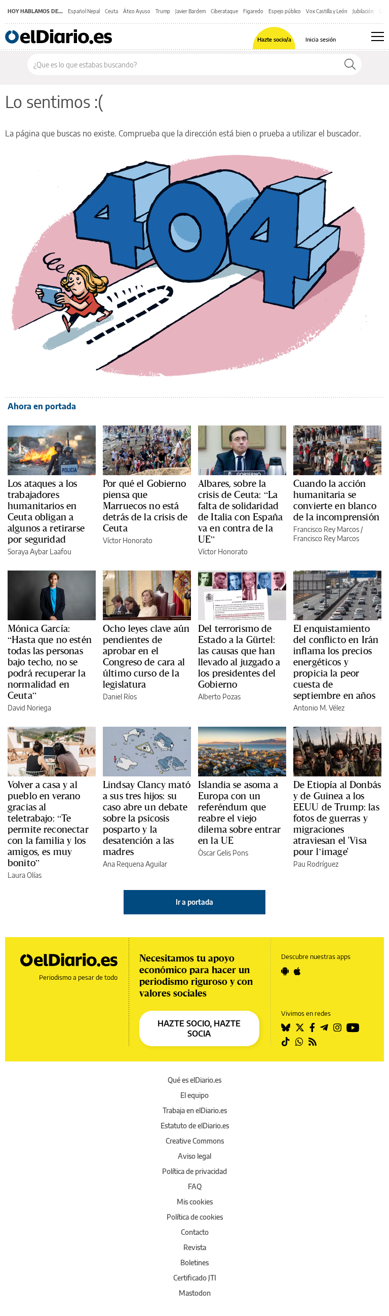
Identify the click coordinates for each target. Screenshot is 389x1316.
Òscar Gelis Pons (223, 852)
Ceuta (111, 11)
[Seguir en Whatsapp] (299, 1041)
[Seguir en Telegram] (324, 1027)
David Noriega (29, 707)
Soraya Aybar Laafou (39, 551)
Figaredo (253, 11)
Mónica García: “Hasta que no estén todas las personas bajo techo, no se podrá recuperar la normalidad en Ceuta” (50, 661)
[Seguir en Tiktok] (285, 1041)
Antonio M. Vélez (318, 707)
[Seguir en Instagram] (337, 1027)
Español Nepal (84, 11)
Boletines (194, 1262)
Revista (194, 1247)
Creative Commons (195, 1140)
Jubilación (363, 11)
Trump (162, 11)
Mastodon (195, 1293)
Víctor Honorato (127, 540)
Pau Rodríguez (315, 864)
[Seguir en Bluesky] (285, 1027)
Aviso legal (194, 1156)
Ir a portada (194, 902)
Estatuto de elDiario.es (195, 1125)
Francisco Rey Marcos (326, 529)
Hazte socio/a (274, 39)
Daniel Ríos (120, 696)
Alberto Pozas (219, 696)
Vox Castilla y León (326, 11)
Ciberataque (224, 11)
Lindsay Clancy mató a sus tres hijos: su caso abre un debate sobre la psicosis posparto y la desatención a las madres (146, 818)
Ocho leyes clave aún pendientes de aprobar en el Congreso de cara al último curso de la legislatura (146, 656)
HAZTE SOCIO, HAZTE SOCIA (199, 1028)
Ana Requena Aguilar (135, 864)
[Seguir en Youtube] (353, 1027)
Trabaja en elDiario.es (195, 1110)
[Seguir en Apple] (297, 971)
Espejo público (284, 11)
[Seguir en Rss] (312, 1041)
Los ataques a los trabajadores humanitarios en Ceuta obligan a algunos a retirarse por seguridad (46, 511)
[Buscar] (350, 64)
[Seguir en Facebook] (312, 1027)
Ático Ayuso (136, 11)
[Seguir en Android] (285, 971)
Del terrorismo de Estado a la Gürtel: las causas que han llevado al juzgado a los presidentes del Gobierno (239, 656)
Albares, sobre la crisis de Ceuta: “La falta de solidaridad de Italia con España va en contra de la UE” (240, 511)
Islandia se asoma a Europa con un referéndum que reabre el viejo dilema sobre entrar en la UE (239, 812)
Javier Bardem (190, 11)
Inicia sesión (320, 39)
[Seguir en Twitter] (299, 1027)
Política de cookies (195, 1217)
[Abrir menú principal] (377, 36)
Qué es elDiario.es (194, 1080)
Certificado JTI (194, 1277)
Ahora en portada (42, 406)
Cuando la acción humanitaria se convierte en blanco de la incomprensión (336, 500)
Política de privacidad (194, 1171)
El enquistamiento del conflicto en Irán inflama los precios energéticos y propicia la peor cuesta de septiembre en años (335, 661)
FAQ (195, 1186)
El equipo (194, 1095)
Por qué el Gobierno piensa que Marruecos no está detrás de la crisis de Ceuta (145, 505)
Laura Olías (25, 875)
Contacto (195, 1232)
